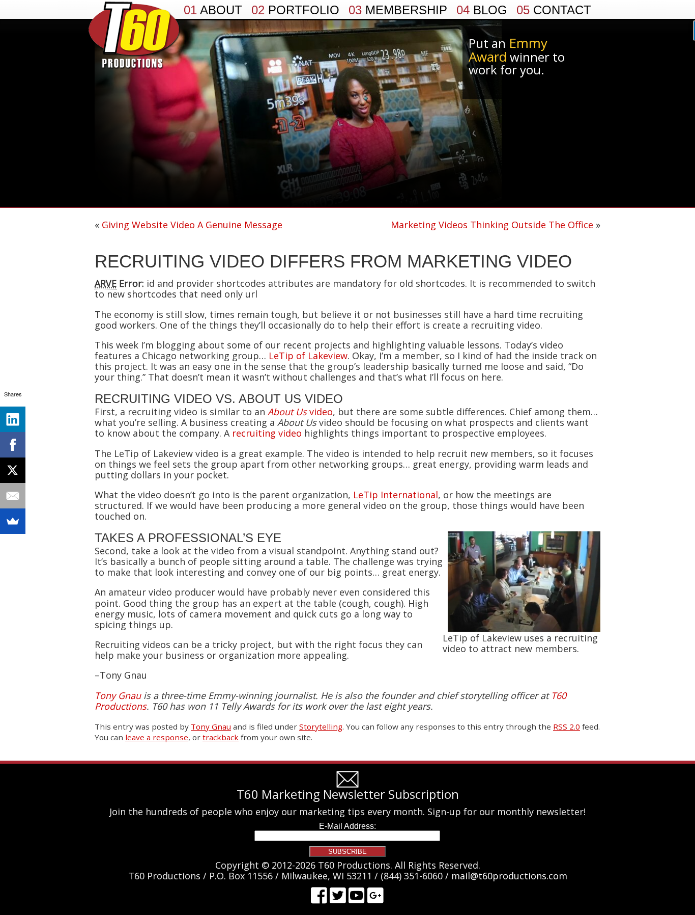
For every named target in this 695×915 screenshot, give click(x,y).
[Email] (12, 495)
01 (213, 10)
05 (553, 10)
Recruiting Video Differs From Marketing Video (333, 261)
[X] (12, 470)
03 (398, 10)
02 (295, 10)
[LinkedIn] (12, 419)
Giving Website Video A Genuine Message (192, 225)
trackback (220, 737)
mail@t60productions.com (509, 876)
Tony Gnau (211, 726)
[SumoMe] (12, 521)
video (300, 412)
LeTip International (395, 495)
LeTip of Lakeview (308, 355)
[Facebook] (12, 445)
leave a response (156, 737)
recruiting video (267, 433)
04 (481, 10)
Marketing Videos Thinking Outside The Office (492, 225)
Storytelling (320, 726)
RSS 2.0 (566, 726)
